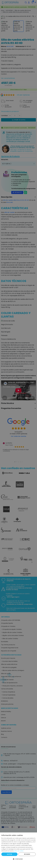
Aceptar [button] (9, 854)
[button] (18, 859)
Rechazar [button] (27, 854)
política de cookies (19, 851)
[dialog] (18, 847)
